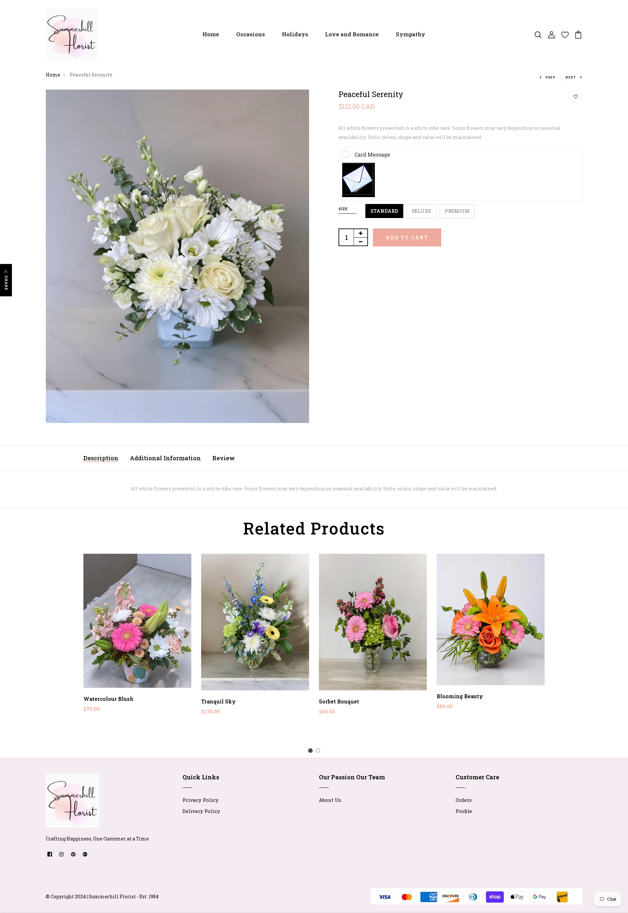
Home (210, 34)
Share (6, 283)
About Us (330, 800)
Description (100, 458)
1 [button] (311, 751)
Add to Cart (407, 237)
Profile (464, 811)
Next (571, 77)
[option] (137, 638)
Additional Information (165, 458)
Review (223, 458)
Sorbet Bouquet (339, 701)
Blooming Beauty (460, 696)
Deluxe (421, 211)
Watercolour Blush (108, 698)
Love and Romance (352, 34)
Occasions (250, 34)
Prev (551, 77)
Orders (464, 800)
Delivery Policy (201, 811)
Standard (384, 211)
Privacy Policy (200, 800)
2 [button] (319, 751)
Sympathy (410, 34)
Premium (457, 211)
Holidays (295, 34)
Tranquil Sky (218, 701)
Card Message (372, 154)
